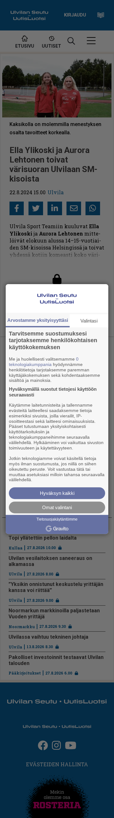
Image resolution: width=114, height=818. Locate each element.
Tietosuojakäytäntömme (57, 519)
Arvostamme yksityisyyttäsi (37, 320)
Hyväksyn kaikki (57, 493)
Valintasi (89, 320)
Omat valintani (57, 507)
